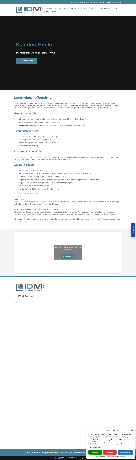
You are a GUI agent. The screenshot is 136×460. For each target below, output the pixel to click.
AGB (115, 9)
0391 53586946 (97, 2)
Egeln (16, 202)
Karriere (74, 9)
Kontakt (93, 9)
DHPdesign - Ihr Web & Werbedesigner (72, 458)
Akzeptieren (95, 452)
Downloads (105, 9)
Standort (63, 9)
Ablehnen (110, 452)
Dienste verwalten (94, 447)
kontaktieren (66, 219)
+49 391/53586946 (50, 125)
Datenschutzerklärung (112, 456)
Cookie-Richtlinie (100, 456)
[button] (132, 430)
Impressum (123, 456)
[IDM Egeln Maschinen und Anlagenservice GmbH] (29, 10)
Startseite (51, 9)
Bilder (84, 9)
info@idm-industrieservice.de (81, 2)
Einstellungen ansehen (125, 452)
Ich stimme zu (68, 256)
